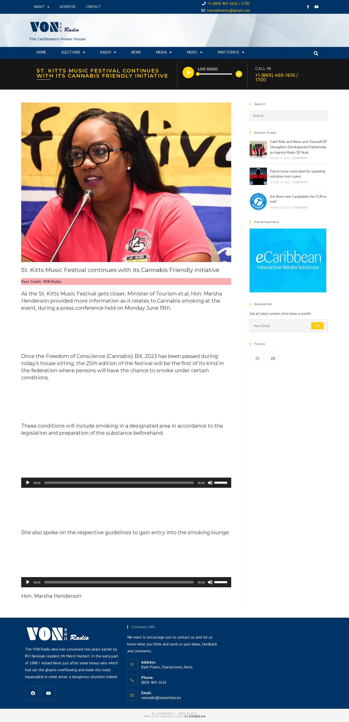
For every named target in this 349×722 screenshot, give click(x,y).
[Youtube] (316, 6)
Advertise (68, 7)
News (136, 52)
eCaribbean (195, 716)
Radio (105, 52)
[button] (316, 53)
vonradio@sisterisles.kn (161, 697)
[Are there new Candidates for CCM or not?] (258, 201)
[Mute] (210, 482)
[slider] (221, 482)
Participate (228, 52)
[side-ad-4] (288, 260)
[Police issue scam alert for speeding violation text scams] (258, 176)
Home (41, 52)
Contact (93, 7)
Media (161, 52)
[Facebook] (308, 6)
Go (317, 326)
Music (192, 52)
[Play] (27, 482)
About (39, 7)
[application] (126, 483)
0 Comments (300, 158)
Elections (71, 52)
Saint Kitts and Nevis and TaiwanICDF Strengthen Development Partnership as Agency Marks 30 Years (298, 147)
